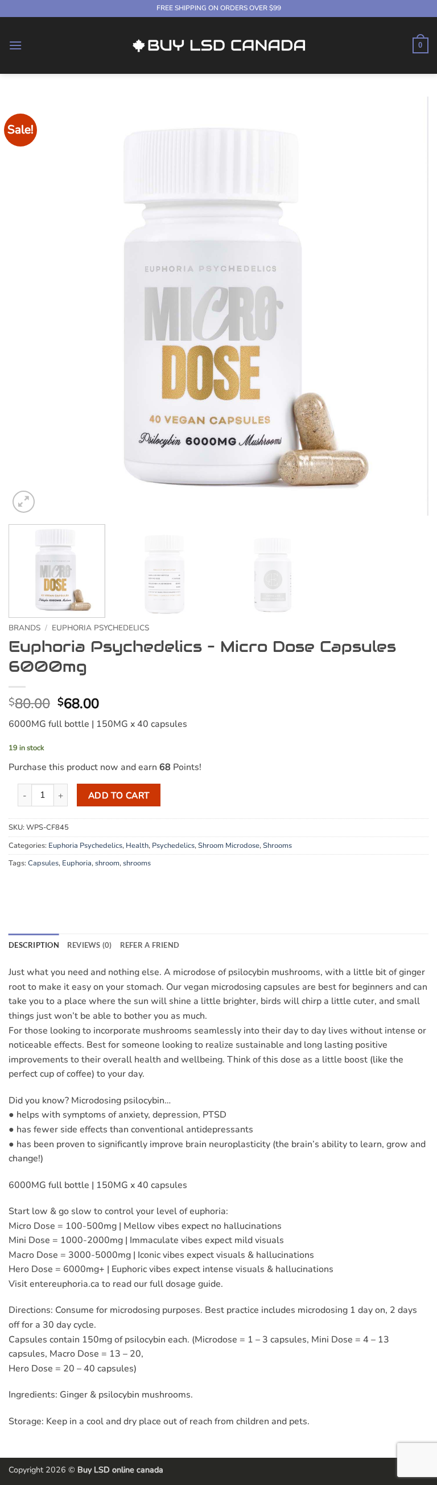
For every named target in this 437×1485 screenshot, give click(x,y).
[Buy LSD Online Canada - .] (218, 45)
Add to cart (119, 795)
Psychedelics (173, 845)
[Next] (405, 306)
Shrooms (277, 845)
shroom (107, 863)
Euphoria (77, 863)
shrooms (137, 863)
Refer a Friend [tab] (150, 944)
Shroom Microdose (228, 845)
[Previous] (31, 306)
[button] (15, 45)
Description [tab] (34, 944)
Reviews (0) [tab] (89, 944)
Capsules (43, 863)
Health (137, 845)
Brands (24, 627)
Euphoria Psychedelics (100, 627)
